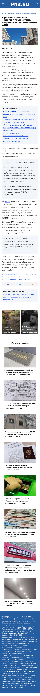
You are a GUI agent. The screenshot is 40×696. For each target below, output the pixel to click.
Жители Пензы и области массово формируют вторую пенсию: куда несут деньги (19, 534)
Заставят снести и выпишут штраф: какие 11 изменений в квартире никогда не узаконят (20, 406)
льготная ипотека (9, 279)
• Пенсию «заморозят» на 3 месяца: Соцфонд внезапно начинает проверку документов (19, 127)
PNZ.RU (4, 12)
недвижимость (24, 279)
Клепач (15, 277)
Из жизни (11, 12)
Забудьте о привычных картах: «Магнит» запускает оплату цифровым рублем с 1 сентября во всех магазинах (19, 569)
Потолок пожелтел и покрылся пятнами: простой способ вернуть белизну (19, 603)
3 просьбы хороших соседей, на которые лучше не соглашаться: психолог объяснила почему (18, 372)
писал (7, 202)
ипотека (33, 274)
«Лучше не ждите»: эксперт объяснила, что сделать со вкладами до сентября (16, 501)
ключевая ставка (26, 277)
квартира (6, 277)
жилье (25, 274)
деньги (18, 274)
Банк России (8, 274)
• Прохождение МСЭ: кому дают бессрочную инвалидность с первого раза (19, 114)
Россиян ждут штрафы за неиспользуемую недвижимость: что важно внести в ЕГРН (18, 467)
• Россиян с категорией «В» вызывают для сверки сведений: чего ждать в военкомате (18, 297)
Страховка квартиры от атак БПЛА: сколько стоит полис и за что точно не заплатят (19, 434)
